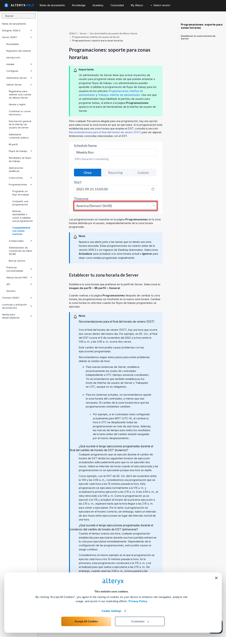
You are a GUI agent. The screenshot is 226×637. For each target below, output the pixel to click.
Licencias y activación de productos (14, 306)
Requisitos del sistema (18, 50)
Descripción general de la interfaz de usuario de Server (20, 124)
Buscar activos (17, 260)
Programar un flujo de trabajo (20, 193)
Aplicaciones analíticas (16, 169)
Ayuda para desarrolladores (11, 316)
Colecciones (16, 177)
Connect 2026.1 (10, 297)
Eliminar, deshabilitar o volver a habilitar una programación (22, 216)
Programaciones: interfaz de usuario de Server (96, 37)
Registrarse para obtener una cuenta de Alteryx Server (20, 94)
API (8, 284)
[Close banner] (216, 578)
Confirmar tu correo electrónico (20, 113)
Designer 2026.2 (11, 30)
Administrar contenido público (19, 136)
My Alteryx (137, 5)
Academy (98, 5)
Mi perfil (13, 144)
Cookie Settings (111, 610)
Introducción (13, 57)
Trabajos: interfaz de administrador (119, 95)
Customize (137, 621)
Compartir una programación (20, 203)
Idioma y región (17, 104)
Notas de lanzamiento (14, 23)
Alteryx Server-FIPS (16, 277)
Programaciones (18, 184)
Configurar (12, 71)
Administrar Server (16, 77)
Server (83, 33)
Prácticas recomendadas (14, 269)
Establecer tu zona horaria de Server (198, 37)
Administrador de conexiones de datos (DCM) (20, 250)
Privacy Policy (138, 601)
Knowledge (78, 5)
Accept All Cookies (86, 621)
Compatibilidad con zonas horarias (21, 230)
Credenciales (16, 240)
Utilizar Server (14, 84)
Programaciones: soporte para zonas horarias (201, 26)
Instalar (10, 64)
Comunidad (117, 5)
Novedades (12, 44)
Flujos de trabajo (18, 151)
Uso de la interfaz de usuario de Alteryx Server (113, 33)
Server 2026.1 (9, 37)
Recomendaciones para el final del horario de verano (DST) (105, 132)
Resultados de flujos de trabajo (20, 159)
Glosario (11, 290)
